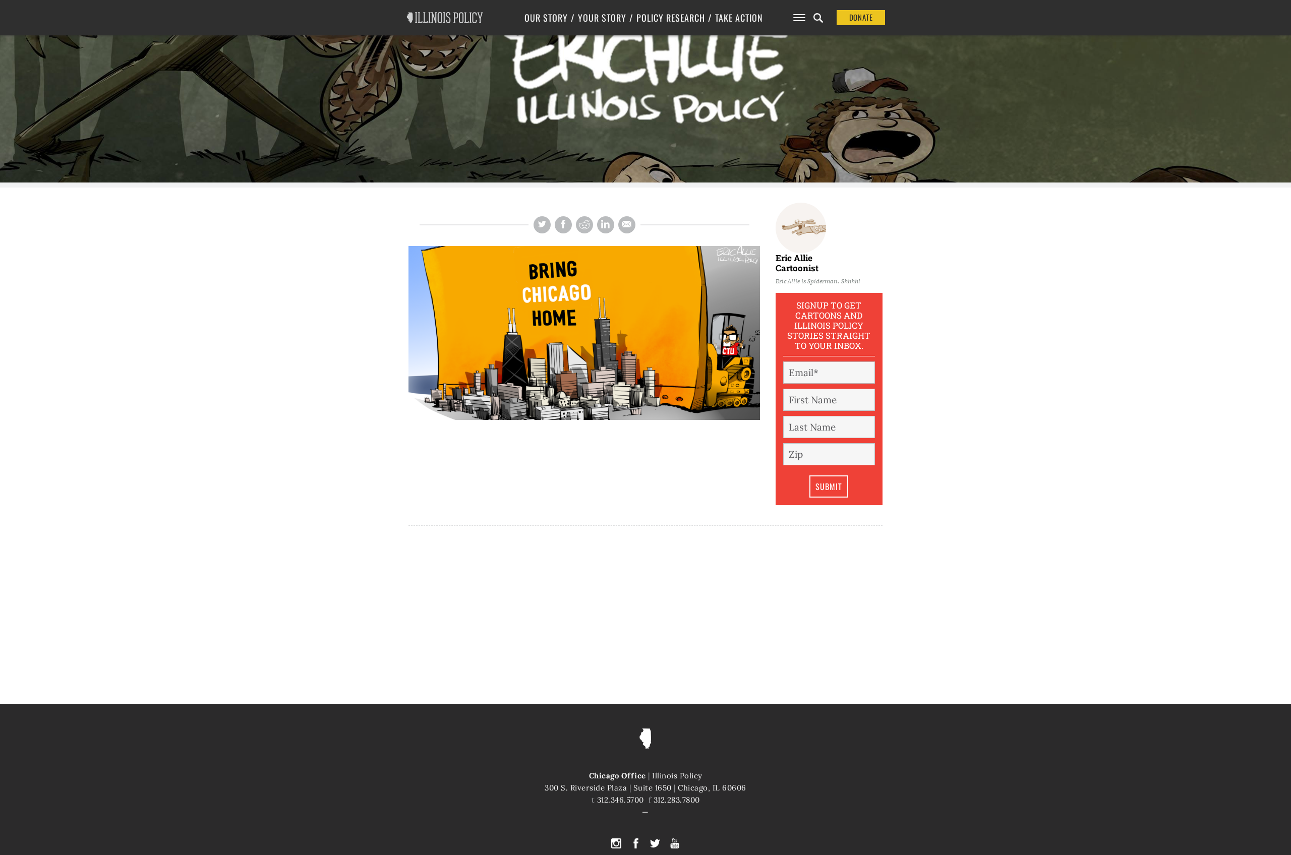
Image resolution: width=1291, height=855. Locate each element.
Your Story (602, 17)
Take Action (739, 17)
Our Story (546, 17)
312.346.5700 (620, 800)
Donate (861, 17)
